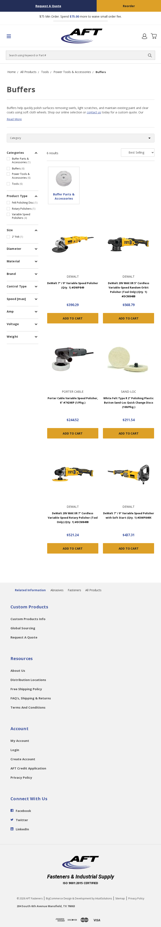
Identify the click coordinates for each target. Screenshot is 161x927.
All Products (93, 590)
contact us (94, 112)
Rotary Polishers (23, 208)
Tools (17, 183)
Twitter (22, 820)
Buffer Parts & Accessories (21, 160)
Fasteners (74, 590)
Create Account (22, 759)
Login (14, 750)
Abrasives (57, 590)
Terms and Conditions (27, 707)
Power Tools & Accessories (21, 175)
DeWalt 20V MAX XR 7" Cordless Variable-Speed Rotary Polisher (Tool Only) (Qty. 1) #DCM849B (73, 518)
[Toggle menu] (18, 36)
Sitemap (120, 898)
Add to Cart (73, 318)
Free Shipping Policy (26, 689)
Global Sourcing (22, 628)
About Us (17, 670)
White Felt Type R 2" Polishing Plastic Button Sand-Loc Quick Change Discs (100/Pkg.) (128, 402)
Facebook (23, 811)
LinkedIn (22, 829)
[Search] (150, 55)
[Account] (144, 36)
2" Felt (17, 236)
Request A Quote (48, 6)
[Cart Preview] (153, 36)
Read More (14, 119)
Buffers (18, 168)
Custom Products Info (27, 619)
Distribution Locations (28, 680)
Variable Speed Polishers (21, 216)
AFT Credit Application (28, 768)
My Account (19, 741)
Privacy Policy (21, 777)
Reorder (129, 6)
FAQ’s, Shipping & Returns (30, 698)
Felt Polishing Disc (25, 202)
